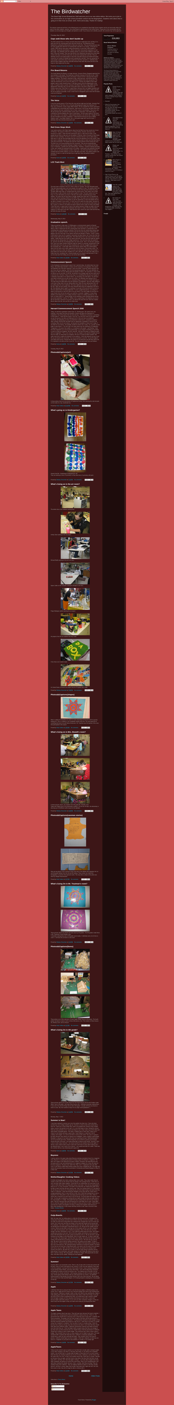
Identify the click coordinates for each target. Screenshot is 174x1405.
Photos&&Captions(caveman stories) (67, 815)
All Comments (57, 1389)
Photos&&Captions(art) (61, 352)
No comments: (78, 66)
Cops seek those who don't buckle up (67, 39)
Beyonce (54, 1155)
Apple (53, 1287)
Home (71, 1376)
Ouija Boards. (57, 1215)
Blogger (94, 1399)
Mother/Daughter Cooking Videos (65, 1177)
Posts (54, 1386)
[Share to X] (89, 66)
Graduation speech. (59, 222)
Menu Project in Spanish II (117, 160)
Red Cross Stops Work (60, 127)
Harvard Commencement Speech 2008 (67, 309)
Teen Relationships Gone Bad (118, 118)
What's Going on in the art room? (65, 484)
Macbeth (107, 101)
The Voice (55, 100)
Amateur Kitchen (59, 1208)
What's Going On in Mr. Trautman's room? (69, 884)
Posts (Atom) (61, 1379)
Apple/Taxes (56, 1347)
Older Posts (95, 1376)
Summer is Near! (58, 1120)
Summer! (55, 1262)
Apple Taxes (56, 1310)
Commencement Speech (61, 262)
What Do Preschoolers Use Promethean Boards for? (112, 105)
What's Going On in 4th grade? (64, 1030)
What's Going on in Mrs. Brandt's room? (68, 732)
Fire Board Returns (59, 70)
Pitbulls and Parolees (116, 146)
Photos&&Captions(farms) (62, 946)
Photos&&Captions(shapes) (62, 695)
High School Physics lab (111, 174)
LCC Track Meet (57, 162)
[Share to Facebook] (91, 66)
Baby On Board (117, 132)
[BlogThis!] (87, 66)
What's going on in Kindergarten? (65, 410)
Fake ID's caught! (117, 184)
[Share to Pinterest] (92, 66)
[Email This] (85, 66)
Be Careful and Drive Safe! (116, 198)
